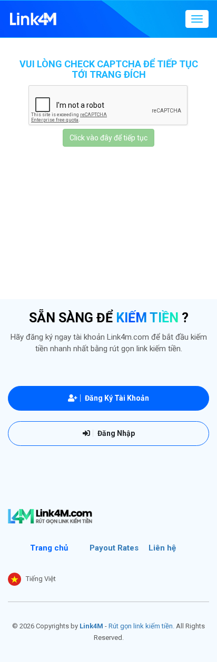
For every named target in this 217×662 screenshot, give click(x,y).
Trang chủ (49, 548)
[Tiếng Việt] (14, 579)
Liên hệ (162, 548)
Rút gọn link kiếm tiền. (141, 626)
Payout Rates (114, 548)
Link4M (91, 626)
